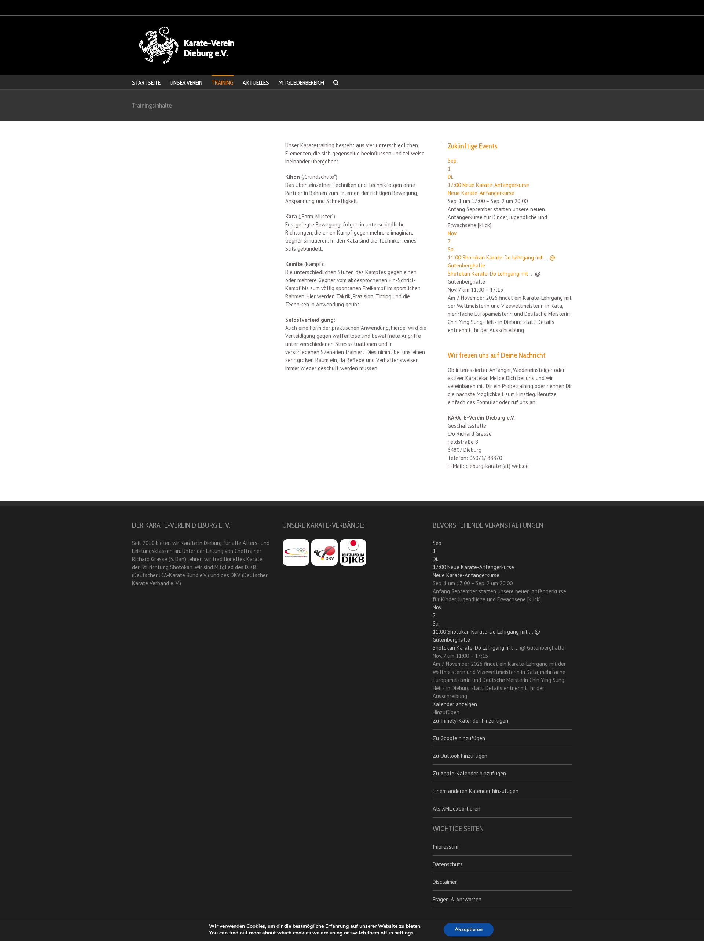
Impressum (445, 846)
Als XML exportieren (456, 808)
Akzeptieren (469, 929)
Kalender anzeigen (455, 704)
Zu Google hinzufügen (459, 738)
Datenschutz (448, 864)
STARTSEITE (146, 82)
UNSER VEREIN (186, 82)
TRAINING (223, 82)
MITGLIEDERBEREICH (301, 82)
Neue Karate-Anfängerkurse (481, 192)
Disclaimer (445, 881)
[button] (446, 712)
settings (404, 933)
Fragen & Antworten (457, 899)
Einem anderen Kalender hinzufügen (475, 790)
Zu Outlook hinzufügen (460, 755)
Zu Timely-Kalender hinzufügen (470, 720)
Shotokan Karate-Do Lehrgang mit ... (490, 273)
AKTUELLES (256, 82)
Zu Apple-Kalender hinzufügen (469, 773)
